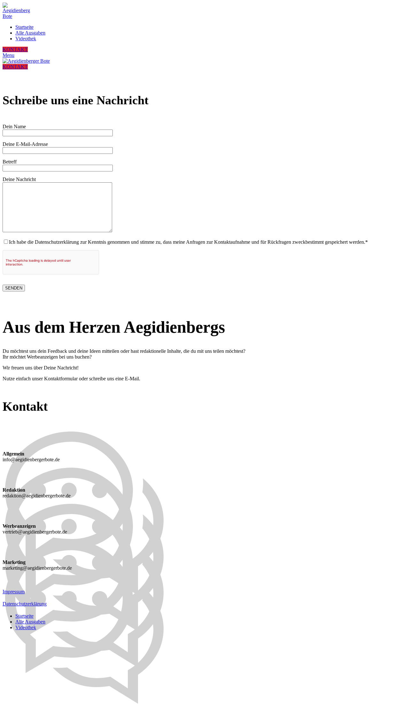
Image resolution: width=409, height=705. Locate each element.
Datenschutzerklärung (25, 603)
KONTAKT (15, 49)
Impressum (14, 591)
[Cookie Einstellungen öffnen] (50, 682)
